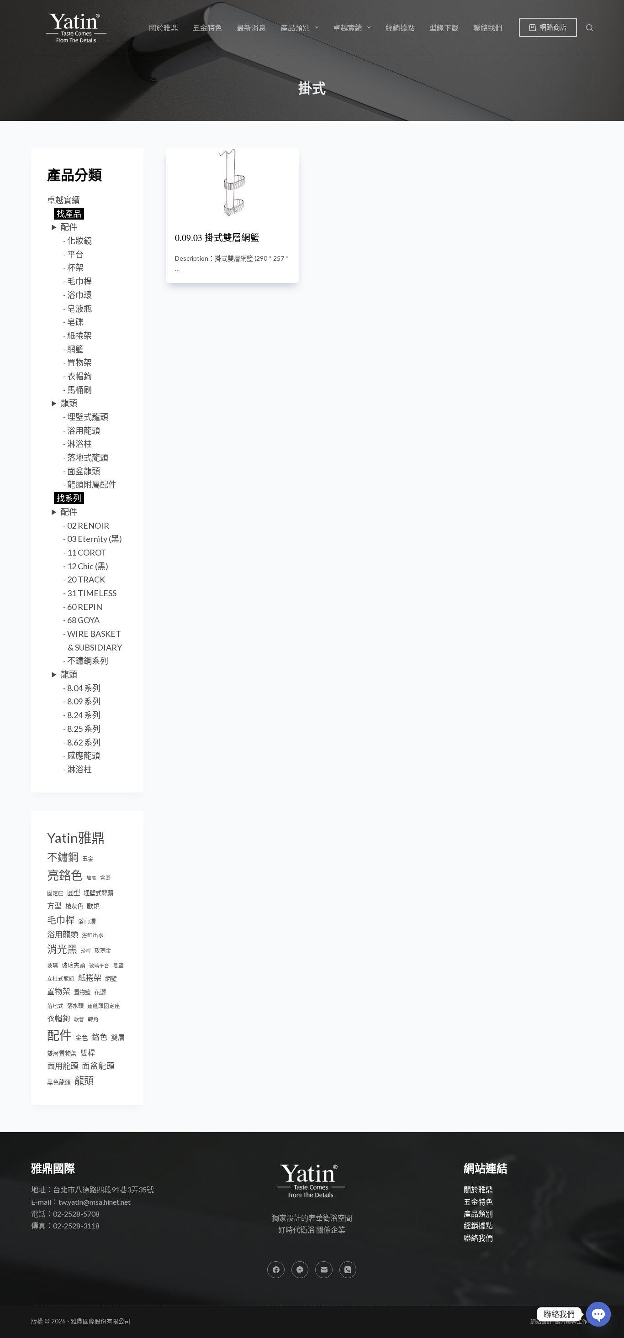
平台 (75, 254)
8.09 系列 (83, 701)
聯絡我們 (487, 27)
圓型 (73, 893)
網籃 (75, 349)
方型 (54, 905)
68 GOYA (83, 620)
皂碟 (75, 322)
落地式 (55, 1006)
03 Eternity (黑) (94, 539)
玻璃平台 (99, 965)
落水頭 (75, 1005)
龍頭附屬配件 (91, 484)
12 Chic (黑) (87, 566)
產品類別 (478, 1213)
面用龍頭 (62, 1065)
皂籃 (118, 965)
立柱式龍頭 (60, 978)
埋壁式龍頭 (87, 417)
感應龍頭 (83, 755)
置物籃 (82, 992)
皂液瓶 (79, 309)
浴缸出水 (93, 935)
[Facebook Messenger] (300, 1270)
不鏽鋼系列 (87, 661)
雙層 (118, 1037)
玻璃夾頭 (73, 965)
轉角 (93, 1019)
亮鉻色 (65, 875)
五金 (87, 858)
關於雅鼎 (163, 27)
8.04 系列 (83, 688)
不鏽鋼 (63, 857)
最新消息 (251, 27)
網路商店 (553, 27)
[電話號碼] (348, 1270)
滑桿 (86, 951)
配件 (69, 227)
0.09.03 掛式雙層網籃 (217, 237)
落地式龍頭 (87, 457)
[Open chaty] (598, 1314)
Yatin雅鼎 (76, 837)
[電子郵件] (324, 1270)
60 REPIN (84, 607)
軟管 (79, 1019)
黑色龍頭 (59, 1082)
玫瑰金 (103, 950)
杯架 (75, 267)
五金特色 (207, 27)
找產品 (69, 214)
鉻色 (99, 1037)
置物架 (79, 362)
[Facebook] (276, 1270)
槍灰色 (74, 906)
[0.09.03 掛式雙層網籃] (232, 183)
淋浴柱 (79, 444)
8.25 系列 (83, 729)
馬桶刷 (79, 390)
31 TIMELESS (91, 593)
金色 (81, 1037)
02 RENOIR (88, 525)
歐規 (93, 906)
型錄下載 (444, 27)
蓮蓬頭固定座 (103, 1006)
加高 (91, 878)
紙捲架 (79, 336)
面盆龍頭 (83, 471)
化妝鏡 (79, 241)
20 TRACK (86, 579)
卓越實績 (63, 200)
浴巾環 (79, 295)
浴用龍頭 (83, 430)
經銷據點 (400, 27)
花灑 (100, 992)
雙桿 (87, 1052)
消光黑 (62, 949)
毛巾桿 (79, 281)
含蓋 (105, 878)
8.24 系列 (83, 715)
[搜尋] (589, 27)
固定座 (55, 893)
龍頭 (69, 403)
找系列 (69, 498)
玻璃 (52, 965)
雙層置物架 (62, 1053)
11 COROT (86, 552)
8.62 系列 (83, 742)
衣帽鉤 (79, 376)
